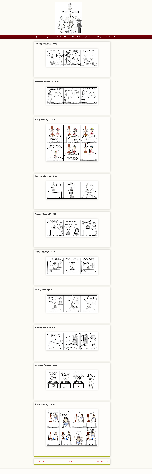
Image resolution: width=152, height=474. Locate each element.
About (49, 37)
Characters (61, 37)
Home (38, 37)
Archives (88, 37)
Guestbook (110, 37)
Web (99, 37)
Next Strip (40, 461)
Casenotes (75, 37)
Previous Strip (102, 461)
